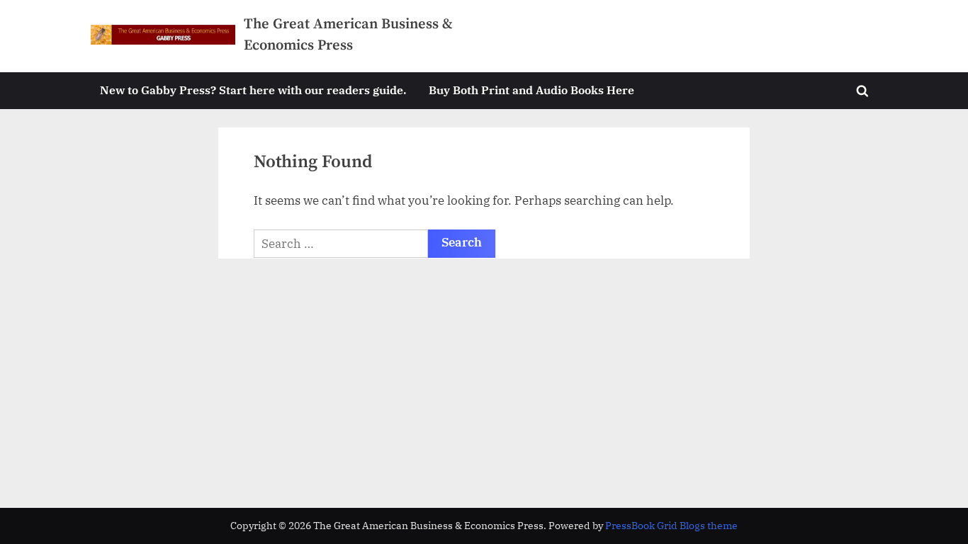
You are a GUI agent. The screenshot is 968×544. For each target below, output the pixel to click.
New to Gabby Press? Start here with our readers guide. (253, 89)
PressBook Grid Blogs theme (671, 525)
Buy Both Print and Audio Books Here (531, 89)
